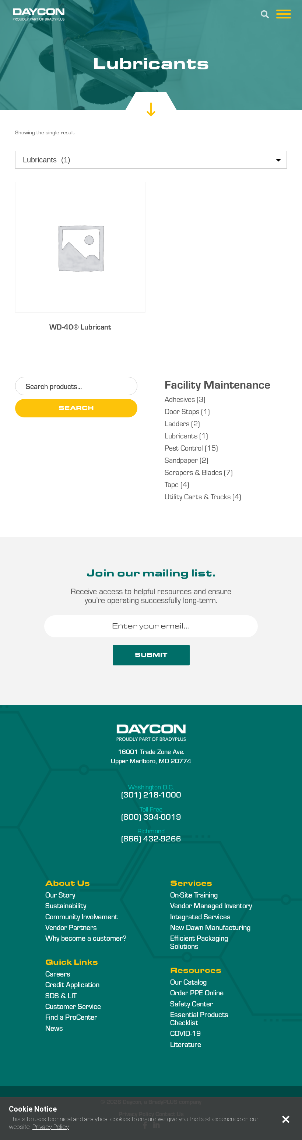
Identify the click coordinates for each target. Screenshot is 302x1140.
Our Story (60, 895)
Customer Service (73, 1006)
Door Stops (182, 411)
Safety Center (191, 1003)
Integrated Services (200, 916)
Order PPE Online (197, 992)
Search (76, 408)
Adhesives (180, 399)
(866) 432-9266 (151, 838)
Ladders (177, 423)
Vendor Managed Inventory (211, 905)
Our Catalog (188, 982)
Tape (172, 484)
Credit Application (72, 984)
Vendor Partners (71, 927)
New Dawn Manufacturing (210, 927)
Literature (185, 1044)
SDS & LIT (61, 995)
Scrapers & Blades (193, 472)
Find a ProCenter (71, 1017)
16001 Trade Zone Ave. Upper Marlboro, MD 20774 (151, 756)
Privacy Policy (50, 1126)
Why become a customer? (85, 938)
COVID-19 (185, 1033)
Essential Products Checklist (199, 1018)
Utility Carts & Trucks (198, 496)
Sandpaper (181, 460)
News (54, 1028)
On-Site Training (194, 895)
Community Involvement (81, 916)
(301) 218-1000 (151, 794)
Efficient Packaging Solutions (199, 942)
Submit (151, 655)
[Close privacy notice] (285, 1119)
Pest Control (184, 447)
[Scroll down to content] (151, 103)
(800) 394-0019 (151, 816)
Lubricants (181, 435)
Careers (57, 973)
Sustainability (65, 905)
